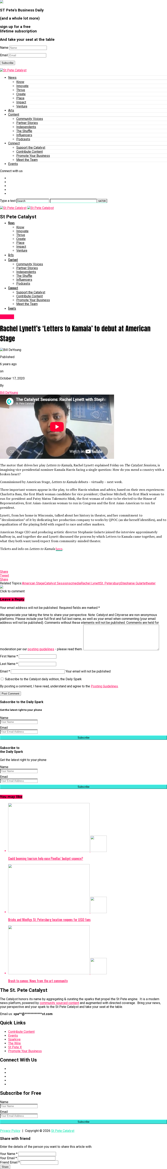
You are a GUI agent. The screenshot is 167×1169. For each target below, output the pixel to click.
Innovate (22, 86)
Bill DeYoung (9, 393)
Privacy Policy (10, 1131)
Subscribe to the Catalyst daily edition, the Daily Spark (43, 679)
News (12, 78)
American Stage (33, 583)
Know (20, 82)
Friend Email (10, 1162)
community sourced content (59, 1003)
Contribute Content (29, 152)
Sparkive (14, 1039)
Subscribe (7, 62)
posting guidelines (41, 649)
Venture (21, 106)
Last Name (9, 664)
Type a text (8, 201)
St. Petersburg (110, 583)
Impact (21, 102)
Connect (14, 143)
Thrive (20, 90)
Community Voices (29, 119)
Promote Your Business (33, 156)
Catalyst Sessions (57, 583)
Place (20, 98)
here (59, 548)
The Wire (14, 1043)
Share (5, 1166)
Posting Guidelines (104, 686)
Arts (11, 110)
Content (13, 114)
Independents (26, 127)
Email (4, 55)
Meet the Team (27, 160)
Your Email (8, 1158)
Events (13, 164)
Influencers (24, 135)
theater (151, 583)
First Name (9, 656)
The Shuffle (24, 131)
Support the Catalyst (30, 147)
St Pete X (15, 1047)
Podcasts (23, 139)
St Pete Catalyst (62, 1131)
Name (4, 48)
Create (21, 94)
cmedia (75, 583)
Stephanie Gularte (133, 583)
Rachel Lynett (90, 583)
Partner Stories (27, 123)
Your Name (9, 1154)
